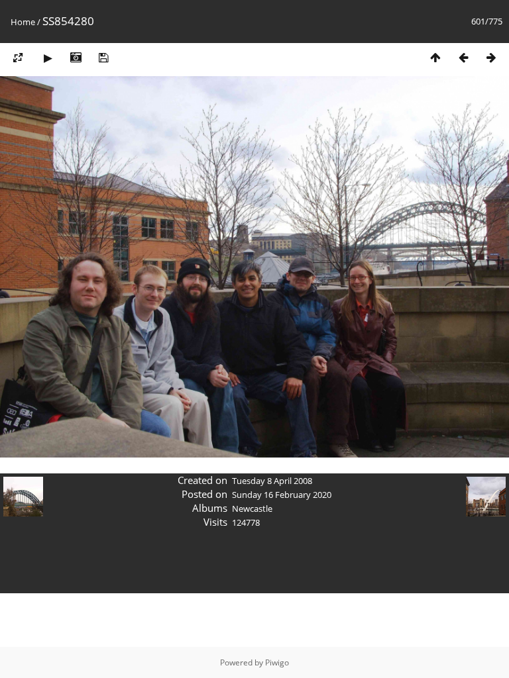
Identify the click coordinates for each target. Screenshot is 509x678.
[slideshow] (48, 57)
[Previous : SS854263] (463, 57)
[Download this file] (103, 57)
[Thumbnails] (435, 57)
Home (23, 22)
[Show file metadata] (75, 57)
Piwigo (277, 662)
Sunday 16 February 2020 (281, 495)
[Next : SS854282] (491, 57)
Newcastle (252, 508)
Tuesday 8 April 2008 (272, 481)
